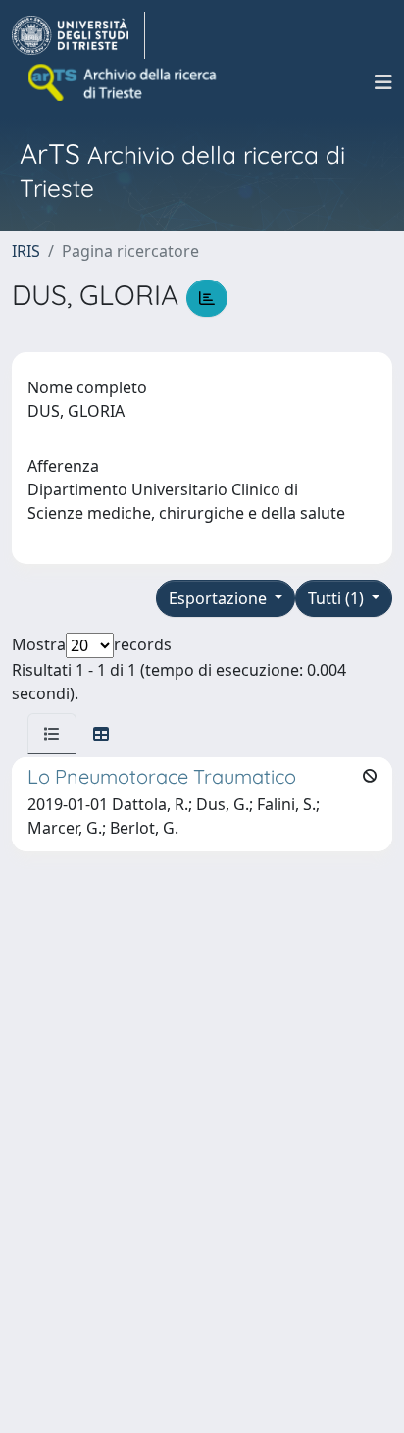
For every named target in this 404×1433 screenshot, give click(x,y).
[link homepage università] (123, 82)
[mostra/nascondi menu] (383, 82)
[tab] (51, 733)
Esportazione (220, 598)
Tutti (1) (338, 598)
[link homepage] (78, 35)
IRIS (26, 251)
